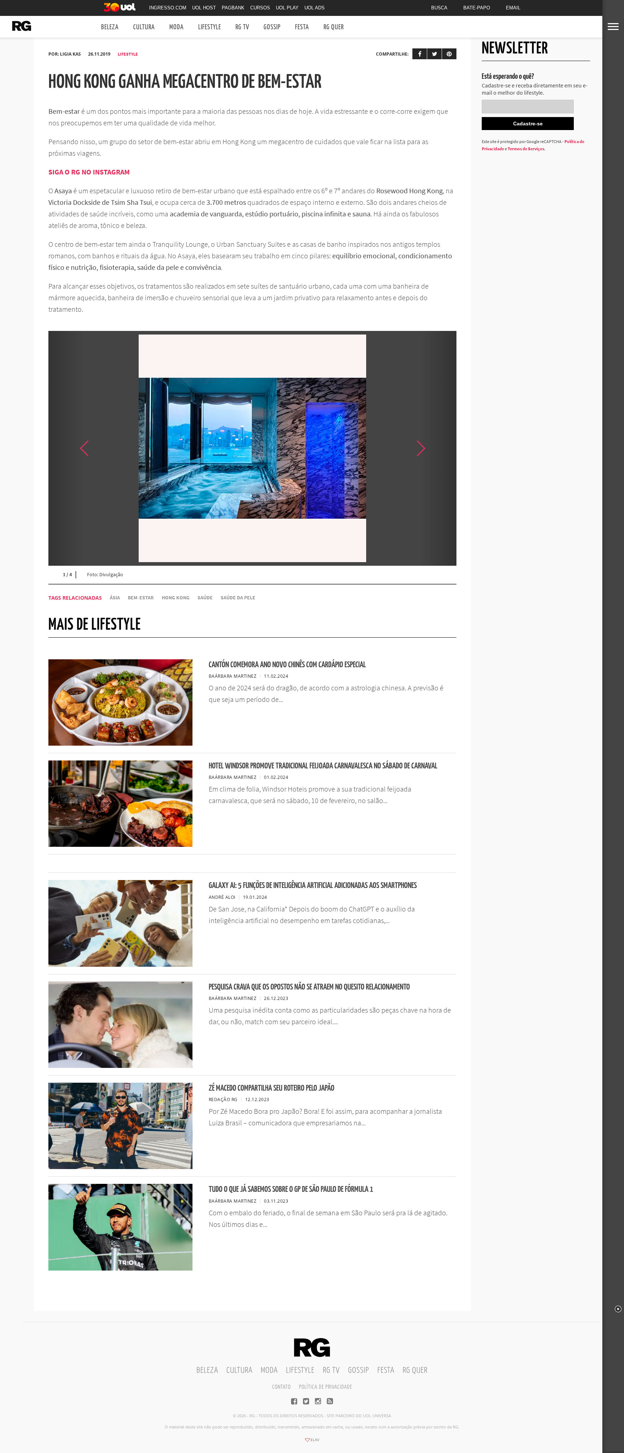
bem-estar (141, 598)
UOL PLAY (287, 7)
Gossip (272, 27)
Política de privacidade (325, 1387)
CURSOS (260, 7)
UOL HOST (204, 7)
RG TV (242, 27)
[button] (438, 448)
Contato (281, 1387)
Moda (176, 27)
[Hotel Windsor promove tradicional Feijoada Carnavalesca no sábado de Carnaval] (120, 845)
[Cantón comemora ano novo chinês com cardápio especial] (120, 743)
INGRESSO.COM (167, 7)
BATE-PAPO (476, 7)
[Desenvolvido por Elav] (312, 1442)
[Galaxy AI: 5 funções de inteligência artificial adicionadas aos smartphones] (120, 965)
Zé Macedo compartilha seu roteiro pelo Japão (271, 1088)
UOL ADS (314, 7)
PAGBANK (233, 7)
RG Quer (334, 27)
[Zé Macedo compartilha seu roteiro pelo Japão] (120, 1167)
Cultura (144, 27)
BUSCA (439, 7)
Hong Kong (176, 598)
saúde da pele (238, 598)
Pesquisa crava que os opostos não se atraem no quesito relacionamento (309, 987)
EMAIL (513, 7)
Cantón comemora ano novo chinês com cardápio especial (287, 665)
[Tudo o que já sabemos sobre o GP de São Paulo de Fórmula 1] (120, 1268)
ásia (115, 598)
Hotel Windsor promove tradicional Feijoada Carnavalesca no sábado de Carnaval (323, 766)
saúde (205, 598)
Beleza (110, 27)
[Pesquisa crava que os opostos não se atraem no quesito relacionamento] (120, 1066)
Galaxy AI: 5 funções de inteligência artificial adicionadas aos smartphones (313, 885)
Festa (302, 27)
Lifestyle (209, 27)
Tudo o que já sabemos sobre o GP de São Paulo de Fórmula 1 (291, 1189)
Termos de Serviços (526, 148)
